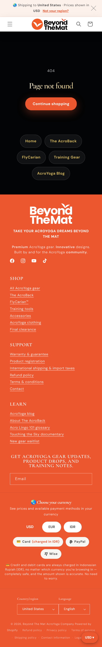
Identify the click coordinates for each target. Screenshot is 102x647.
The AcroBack (63, 141)
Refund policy (22, 375)
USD (30, 527)
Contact (17, 389)
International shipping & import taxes (42, 368)
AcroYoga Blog (51, 173)
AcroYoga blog (22, 414)
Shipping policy (26, 638)
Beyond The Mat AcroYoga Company (48, 624)
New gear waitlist (25, 441)
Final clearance (23, 329)
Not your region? (56, 11)
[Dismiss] (93, 8)
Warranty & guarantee (29, 354)
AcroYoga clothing (25, 322)
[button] (9, 24)
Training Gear (67, 157)
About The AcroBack (27, 421)
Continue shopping (51, 103)
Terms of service (83, 630)
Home (30, 141)
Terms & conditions (27, 382)
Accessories (20, 316)
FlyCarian (31, 157)
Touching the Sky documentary (37, 434)
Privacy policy (57, 630)
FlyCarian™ (19, 302)
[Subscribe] (86, 479)
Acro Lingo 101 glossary (30, 427)
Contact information (55, 638)
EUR (51, 527)
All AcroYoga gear (25, 288)
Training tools (21, 309)
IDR (73, 527)
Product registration (27, 361)
